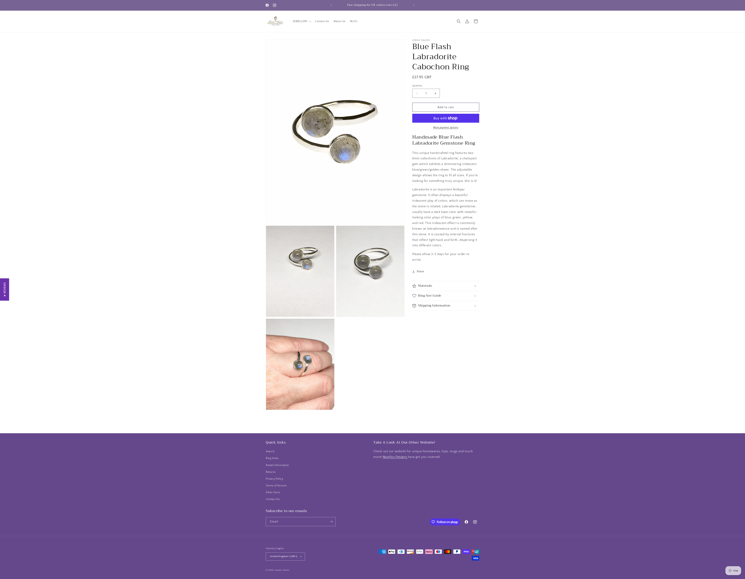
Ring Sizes (272, 458)
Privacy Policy (274, 478)
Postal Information (277, 465)
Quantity (417, 85)
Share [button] (420, 271)
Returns (270, 472)
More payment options (445, 127)
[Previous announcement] (331, 5)
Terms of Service (276, 485)
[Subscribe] (331, 521)
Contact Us (273, 499)
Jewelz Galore (282, 570)
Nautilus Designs (395, 457)
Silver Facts (273, 492)
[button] (302, 21)
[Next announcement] (414, 5)
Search (270, 451)
